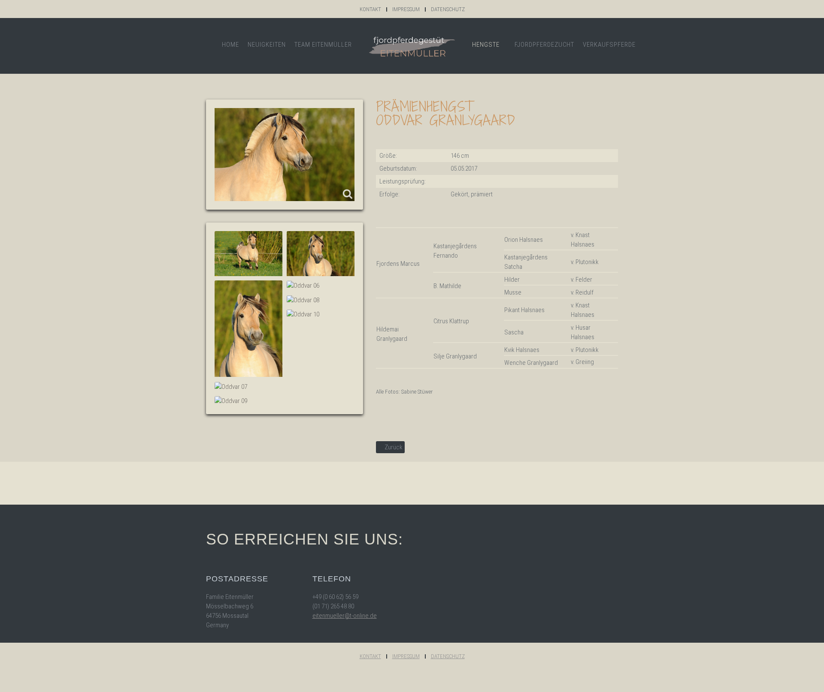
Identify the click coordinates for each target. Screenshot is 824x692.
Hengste (486, 44)
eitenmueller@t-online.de (344, 616)
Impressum (406, 9)
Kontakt (370, 9)
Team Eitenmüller (323, 44)
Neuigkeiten (267, 44)
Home (230, 44)
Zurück (393, 447)
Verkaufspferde (609, 44)
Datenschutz (448, 9)
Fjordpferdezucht (544, 44)
